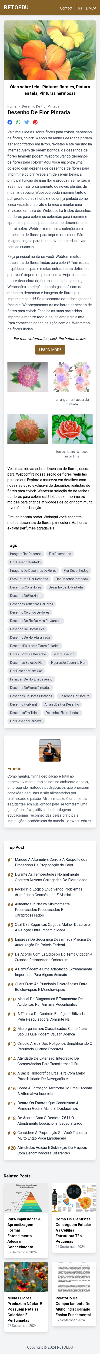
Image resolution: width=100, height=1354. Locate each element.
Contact (66, 8)
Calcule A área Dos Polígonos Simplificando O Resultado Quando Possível (54, 1046)
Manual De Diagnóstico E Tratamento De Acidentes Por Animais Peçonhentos (50, 1002)
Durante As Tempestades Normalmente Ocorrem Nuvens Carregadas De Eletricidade (51, 877)
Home (11, 106)
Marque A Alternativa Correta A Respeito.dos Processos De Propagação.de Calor (51, 862)
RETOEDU (16, 7)
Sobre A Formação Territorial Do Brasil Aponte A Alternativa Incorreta (54, 1091)
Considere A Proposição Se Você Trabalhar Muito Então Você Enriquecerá (52, 1135)
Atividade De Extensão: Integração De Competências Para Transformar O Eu (48, 1061)
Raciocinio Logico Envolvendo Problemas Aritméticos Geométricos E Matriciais (48, 892)
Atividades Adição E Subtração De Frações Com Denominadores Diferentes (52, 1150)
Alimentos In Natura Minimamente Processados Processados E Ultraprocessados (42, 909)
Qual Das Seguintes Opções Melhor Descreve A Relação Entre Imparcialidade (52, 927)
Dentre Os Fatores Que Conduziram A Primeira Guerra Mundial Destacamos (47, 1106)
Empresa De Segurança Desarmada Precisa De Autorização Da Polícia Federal (53, 942)
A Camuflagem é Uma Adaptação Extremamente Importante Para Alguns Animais (53, 972)
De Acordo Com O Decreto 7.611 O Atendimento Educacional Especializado (49, 1121)
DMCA (91, 8)
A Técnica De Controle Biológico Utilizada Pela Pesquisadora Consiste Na (51, 1017)
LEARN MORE (50, 350)
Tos (79, 8)
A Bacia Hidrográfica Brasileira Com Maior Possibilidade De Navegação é (51, 1076)
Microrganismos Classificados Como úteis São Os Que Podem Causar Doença (52, 1031)
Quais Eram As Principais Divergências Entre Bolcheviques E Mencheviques (51, 987)
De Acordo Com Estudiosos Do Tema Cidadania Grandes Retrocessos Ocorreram (53, 957)
